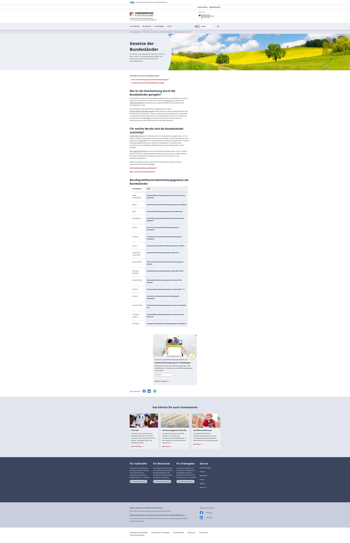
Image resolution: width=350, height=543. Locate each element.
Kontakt (202, 472)
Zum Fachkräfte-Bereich (138, 481)
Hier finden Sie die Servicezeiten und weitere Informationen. (150, 511)
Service (169, 26)
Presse (202, 479)
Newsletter (203, 476)
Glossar (202, 484)
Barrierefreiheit (178, 533)
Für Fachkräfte (134, 26)
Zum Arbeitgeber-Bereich (185, 481)
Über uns (203, 487)
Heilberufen (142, 141)
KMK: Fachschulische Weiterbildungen (142, 172)
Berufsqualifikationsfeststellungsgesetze (142, 111)
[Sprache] (197, 26)
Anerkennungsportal (135, 32)
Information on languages (160, 533)
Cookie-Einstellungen (137, 535)
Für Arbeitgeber (159, 26)
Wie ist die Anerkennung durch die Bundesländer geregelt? (150, 79)
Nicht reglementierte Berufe (138, 151)
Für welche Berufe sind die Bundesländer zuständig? (148, 83)
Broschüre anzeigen (160, 381)
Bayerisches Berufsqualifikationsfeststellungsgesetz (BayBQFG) (166, 204)
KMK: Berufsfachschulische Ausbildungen (142, 168)
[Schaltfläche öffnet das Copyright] (195, 335)
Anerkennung (154, 32)
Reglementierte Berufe (137, 136)
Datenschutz (203, 533)
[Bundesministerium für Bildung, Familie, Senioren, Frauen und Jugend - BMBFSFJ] (209, 16)
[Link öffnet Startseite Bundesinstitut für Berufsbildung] (132, 2)
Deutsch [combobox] (206, 26)
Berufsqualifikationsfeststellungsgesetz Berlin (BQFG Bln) (165, 211)
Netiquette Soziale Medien (139, 533)
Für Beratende (146, 26)
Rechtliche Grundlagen (166, 32)
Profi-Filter (151, 164)
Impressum (192, 533)
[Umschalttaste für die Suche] (218, 27)
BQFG (148, 118)
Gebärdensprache (214, 7)
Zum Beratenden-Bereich (162, 481)
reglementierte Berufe (136, 103)
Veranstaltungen (205, 468)
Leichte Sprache (202, 7)
